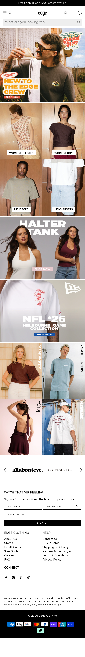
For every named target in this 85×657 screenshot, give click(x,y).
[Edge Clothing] (42, 13)
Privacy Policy (51, 559)
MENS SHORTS (64, 209)
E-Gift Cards (12, 547)
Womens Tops (63, 153)
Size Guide (11, 551)
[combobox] (61, 506)
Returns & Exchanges (57, 551)
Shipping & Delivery (55, 547)
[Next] (80, 470)
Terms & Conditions (55, 555)
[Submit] (79, 22)
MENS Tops (21, 209)
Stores (8, 543)
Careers (9, 555)
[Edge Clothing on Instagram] (13, 578)
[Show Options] (77, 506)
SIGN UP (42, 523)
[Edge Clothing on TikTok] (28, 578)
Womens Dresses (21, 153)
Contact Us (50, 539)
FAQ (7, 559)
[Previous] (5, 470)
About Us (10, 539)
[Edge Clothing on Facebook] (6, 578)
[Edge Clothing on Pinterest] (21, 578)
